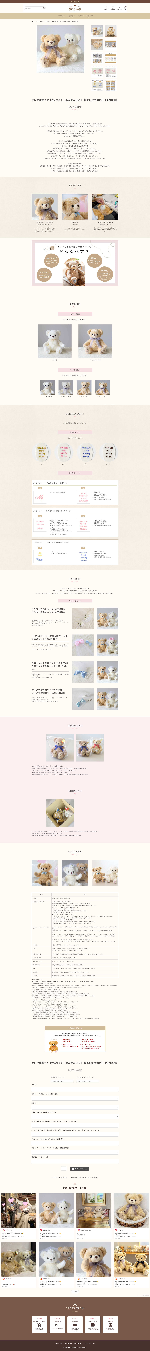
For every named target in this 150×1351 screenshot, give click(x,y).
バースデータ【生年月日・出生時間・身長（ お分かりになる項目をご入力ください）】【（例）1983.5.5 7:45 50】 (66, 1130)
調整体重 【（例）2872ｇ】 (40, 1157)
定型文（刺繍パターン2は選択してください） (45, 1112)
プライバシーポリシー (89, 1343)
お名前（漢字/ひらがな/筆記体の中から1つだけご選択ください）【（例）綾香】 (55, 1121)
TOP (33, 21)
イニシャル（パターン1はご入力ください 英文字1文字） (48, 1139)
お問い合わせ (68, 1343)
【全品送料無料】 (75, 2)
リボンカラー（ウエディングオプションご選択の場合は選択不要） (51, 1148)
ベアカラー (35, 1085)
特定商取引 (77, 1343)
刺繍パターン (35, 1103)
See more (75, 1291)
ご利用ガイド (58, 1343)
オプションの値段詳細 (59, 1177)
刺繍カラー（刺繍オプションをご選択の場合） (45, 1094)
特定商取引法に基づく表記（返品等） (85, 1177)
